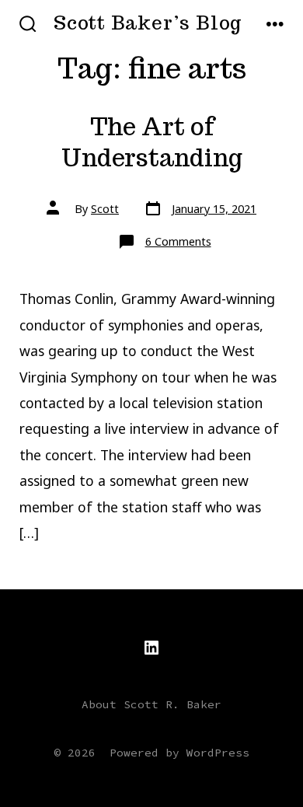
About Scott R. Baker (151, 704)
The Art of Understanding (151, 142)
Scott (105, 208)
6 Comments (178, 241)
